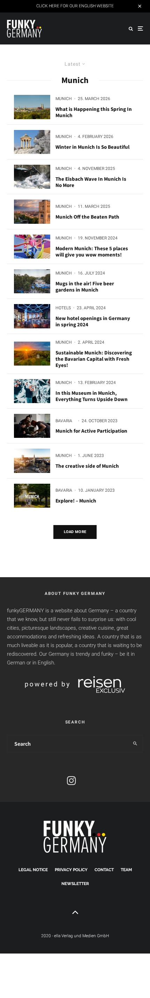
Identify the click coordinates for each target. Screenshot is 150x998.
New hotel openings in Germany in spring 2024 (92, 321)
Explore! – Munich (75, 501)
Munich (63, 98)
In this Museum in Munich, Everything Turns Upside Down (91, 396)
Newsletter (75, 883)
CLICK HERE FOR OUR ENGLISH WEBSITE (75, 5)
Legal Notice (33, 869)
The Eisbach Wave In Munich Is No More (90, 182)
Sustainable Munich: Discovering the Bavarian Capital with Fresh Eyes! (93, 359)
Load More (75, 532)
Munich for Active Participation (91, 431)
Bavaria (63, 420)
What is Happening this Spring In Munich (93, 112)
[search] (135, 743)
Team (126, 869)
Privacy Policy (71, 869)
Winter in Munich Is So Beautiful (92, 147)
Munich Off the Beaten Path (87, 217)
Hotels (63, 307)
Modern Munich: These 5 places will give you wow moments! (91, 251)
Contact (104, 869)
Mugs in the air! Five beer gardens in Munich (84, 286)
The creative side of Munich (87, 466)
